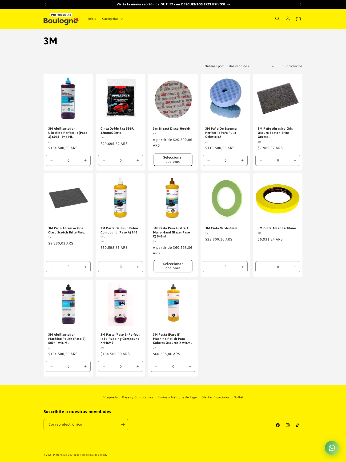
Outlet (239, 397)
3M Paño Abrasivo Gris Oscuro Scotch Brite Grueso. (275, 133)
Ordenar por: (214, 66)
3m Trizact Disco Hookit (172, 128)
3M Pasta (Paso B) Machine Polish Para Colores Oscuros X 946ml (172, 339)
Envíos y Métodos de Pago (177, 397)
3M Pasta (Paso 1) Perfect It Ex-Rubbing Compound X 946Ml (120, 339)
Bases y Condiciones (137, 397)
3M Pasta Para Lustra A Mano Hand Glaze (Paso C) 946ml (171, 232)
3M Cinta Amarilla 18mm (277, 228)
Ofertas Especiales (215, 397)
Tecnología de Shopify (93, 455)
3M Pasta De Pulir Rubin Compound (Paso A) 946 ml (119, 232)
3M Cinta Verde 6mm (221, 228)
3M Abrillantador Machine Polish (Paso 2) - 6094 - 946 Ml (68, 339)
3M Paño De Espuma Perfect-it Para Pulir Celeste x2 (221, 133)
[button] (112, 19)
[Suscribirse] (123, 424)
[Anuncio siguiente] (301, 4)
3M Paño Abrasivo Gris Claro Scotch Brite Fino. (66, 230)
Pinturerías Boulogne (66, 455)
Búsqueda (110, 397)
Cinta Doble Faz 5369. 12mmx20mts (117, 131)
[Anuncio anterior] (45, 4)
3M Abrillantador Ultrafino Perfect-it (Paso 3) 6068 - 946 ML (67, 133)
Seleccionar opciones (173, 159)
